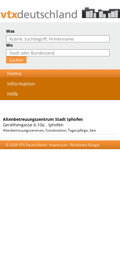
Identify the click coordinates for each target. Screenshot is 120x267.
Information (21, 84)
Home (14, 73)
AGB (32, 150)
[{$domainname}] (60, 12)
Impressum (58, 144)
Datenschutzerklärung (56, 150)
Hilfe (12, 94)
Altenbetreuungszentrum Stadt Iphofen (43, 119)
